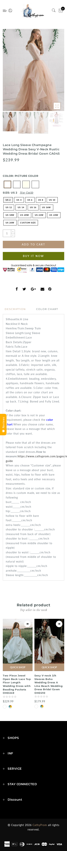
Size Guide (27, 192)
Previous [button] (9, 72)
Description (15, 309)
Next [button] (52, 72)
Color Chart (47, 309)
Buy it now (33, 256)
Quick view (27, 624)
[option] (33, 70)
